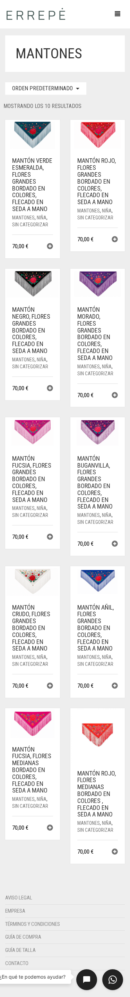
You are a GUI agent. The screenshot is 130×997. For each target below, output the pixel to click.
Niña (41, 217)
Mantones (23, 217)
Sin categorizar (30, 224)
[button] (50, 247)
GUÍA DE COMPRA (23, 937)
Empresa (15, 911)
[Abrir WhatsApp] (112, 979)
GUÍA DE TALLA (20, 950)
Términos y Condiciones (32, 924)
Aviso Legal (18, 898)
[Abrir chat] (86, 979)
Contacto (16, 963)
